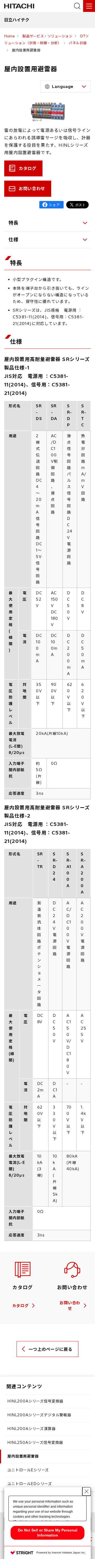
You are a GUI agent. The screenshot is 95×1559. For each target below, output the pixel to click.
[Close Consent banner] (86, 1491)
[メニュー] (89, 6)
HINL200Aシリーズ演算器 (31, 1428)
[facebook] (51, 204)
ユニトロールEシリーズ (28, 1470)
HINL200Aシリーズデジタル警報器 (39, 1415)
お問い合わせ (32, 188)
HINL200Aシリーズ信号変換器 (35, 1401)
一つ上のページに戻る (50, 1349)
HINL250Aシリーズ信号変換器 (35, 1442)
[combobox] (65, 87)
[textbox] (66, 86)
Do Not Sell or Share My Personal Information (47, 1532)
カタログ (27, 168)
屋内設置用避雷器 (23, 1456)
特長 (13, 223)
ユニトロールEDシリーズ (29, 1483)
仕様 (13, 239)
